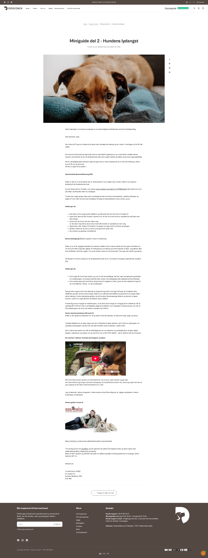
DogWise (85, 449)
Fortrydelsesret (81, 532)
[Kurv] (203, 8)
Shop (27, 8)
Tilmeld (57, 524)
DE (190, 2)
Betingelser (80, 523)
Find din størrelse (73, 8)
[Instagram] (8, 2)
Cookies (79, 526)
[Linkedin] (11, 2)
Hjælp (51, 8)
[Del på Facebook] (169, 72)
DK (187, 2)
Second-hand (59, 8)
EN (194, 2)
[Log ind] (199, 8)
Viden (35, 8)
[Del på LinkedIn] (169, 68)
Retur (78, 529)
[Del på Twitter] (169, 59)
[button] (194, 8)
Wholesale (200, 2)
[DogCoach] (182, 515)
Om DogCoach (81, 514)
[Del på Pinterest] (169, 63)
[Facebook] (5, 2)
